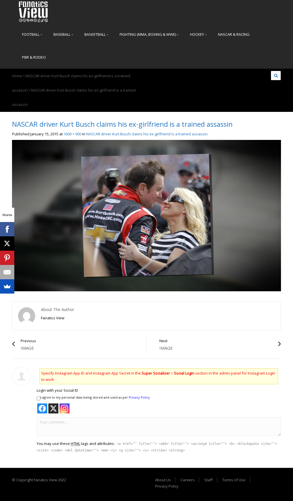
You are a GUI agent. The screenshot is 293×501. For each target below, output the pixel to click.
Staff (208, 479)
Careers (188, 479)
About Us (163, 479)
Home (17, 75)
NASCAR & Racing (234, 34)
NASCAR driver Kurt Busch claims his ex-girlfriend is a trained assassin (146, 133)
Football (31, 34)
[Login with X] (53, 408)
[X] (7, 243)
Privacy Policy (139, 397)
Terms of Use (234, 479)
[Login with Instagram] (65, 408)
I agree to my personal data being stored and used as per (95, 397)
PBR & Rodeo (34, 57)
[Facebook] (7, 229)
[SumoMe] (7, 286)
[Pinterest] (7, 258)
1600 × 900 (72, 133)
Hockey (197, 34)
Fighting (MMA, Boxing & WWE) (148, 34)
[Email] (7, 272)
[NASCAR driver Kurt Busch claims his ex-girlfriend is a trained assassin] (146, 215)
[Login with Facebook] (42, 408)
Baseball (62, 34)
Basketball (95, 34)
